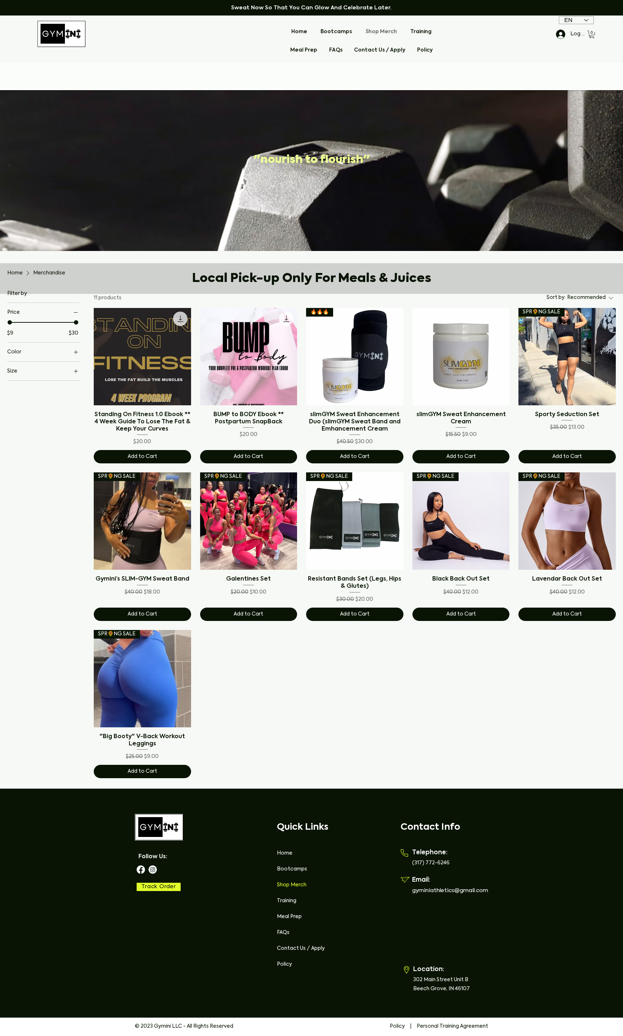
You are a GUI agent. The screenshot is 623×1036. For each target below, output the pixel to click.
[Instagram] (153, 869)
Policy (284, 964)
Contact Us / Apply (301, 948)
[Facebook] (141, 869)
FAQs (283, 932)
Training (286, 900)
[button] (591, 34)
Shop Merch (291, 884)
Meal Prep (289, 916)
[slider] (9, 322)
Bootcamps (292, 869)
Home (284, 853)
